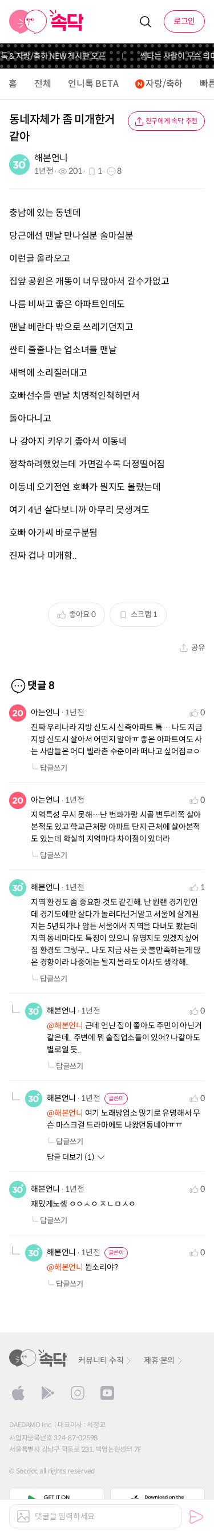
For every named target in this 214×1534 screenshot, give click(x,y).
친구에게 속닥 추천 (172, 121)
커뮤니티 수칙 (100, 1360)
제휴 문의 (159, 1360)
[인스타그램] (77, 1393)
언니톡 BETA (93, 84)
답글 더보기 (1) (71, 1157)
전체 (42, 84)
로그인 (184, 21)
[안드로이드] (48, 1393)
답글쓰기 (53, 768)
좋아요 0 (82, 614)
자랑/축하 (164, 84)
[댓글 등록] (196, 1516)
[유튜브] (107, 1393)
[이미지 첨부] (23, 1516)
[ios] (18, 1393)
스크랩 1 (144, 614)
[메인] (46, 22)
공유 (198, 647)
